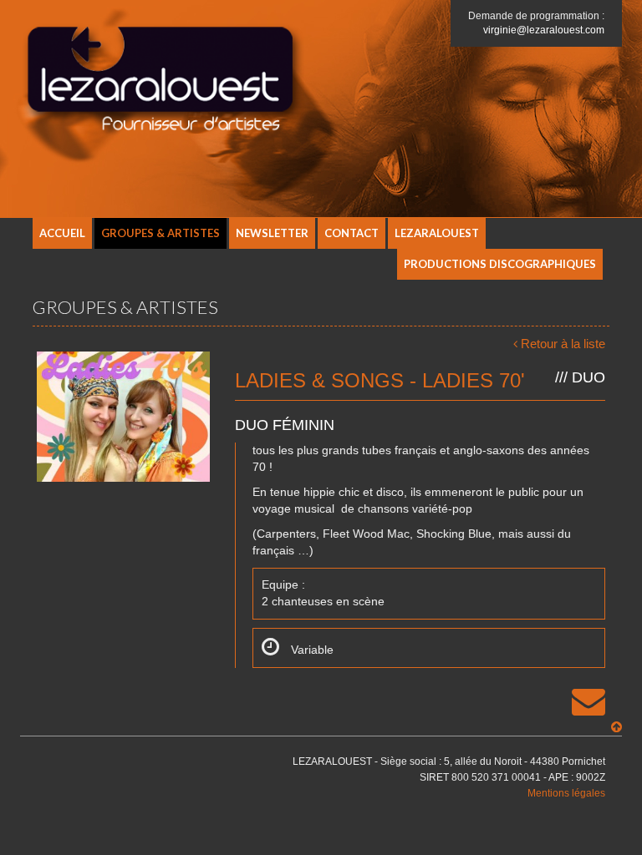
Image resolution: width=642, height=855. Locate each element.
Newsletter (272, 233)
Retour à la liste (563, 343)
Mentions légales (566, 793)
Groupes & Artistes (160, 233)
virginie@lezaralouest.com (543, 30)
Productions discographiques (500, 264)
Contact (351, 233)
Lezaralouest (437, 233)
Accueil (62, 233)
